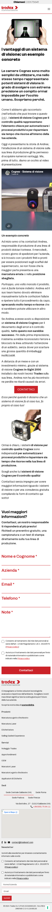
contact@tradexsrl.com (22, 842)
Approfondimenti (9, 754)
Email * (8, 584)
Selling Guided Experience (13, 736)
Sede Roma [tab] (41, 792)
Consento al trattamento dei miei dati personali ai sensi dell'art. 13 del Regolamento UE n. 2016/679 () (28, 644)
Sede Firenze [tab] (34, 798)
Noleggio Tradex (9, 748)
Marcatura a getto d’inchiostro (15, 718)
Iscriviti (7, 898)
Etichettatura (8, 730)
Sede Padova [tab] (18, 798)
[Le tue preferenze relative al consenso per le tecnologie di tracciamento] (47, 907)
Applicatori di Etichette (12, 779)
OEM (4, 760)
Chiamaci (26, 2)
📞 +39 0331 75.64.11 (40, 807)
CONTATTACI (26, 389)
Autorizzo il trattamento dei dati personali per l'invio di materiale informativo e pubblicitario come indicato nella (28, 655)
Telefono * (11, 598)
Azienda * (10, 570)
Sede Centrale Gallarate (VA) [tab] (19, 792)
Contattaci (26, 670)
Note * (7, 612)
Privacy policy (12, 647)
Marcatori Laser (9, 767)
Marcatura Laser (9, 724)
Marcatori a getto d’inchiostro (15, 773)
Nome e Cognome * (19, 556)
